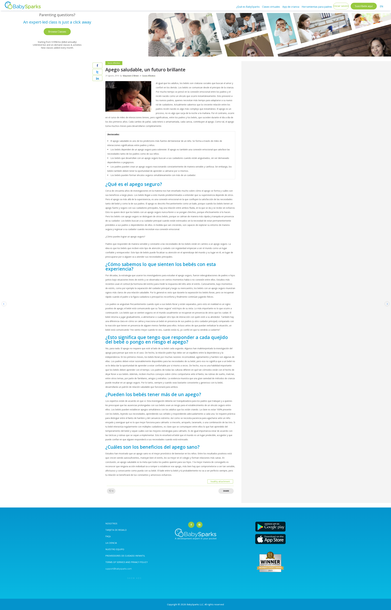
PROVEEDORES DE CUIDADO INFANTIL (125, 555)
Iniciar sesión (341, 6)
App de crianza (290, 6)
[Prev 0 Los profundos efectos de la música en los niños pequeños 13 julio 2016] (2, 308)
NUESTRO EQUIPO (114, 549)
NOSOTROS (111, 523)
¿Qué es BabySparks (248, 6)
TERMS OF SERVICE (115, 562)
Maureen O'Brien (131, 75)
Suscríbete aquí (364, 6)
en (381, 6)
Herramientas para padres (317, 6)
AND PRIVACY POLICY (137, 562)
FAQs (108, 536)
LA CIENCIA (111, 542)
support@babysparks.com (118, 568)
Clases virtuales (271, 6)
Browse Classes (57, 31)
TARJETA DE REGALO (116, 529)
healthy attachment (220, 481)
